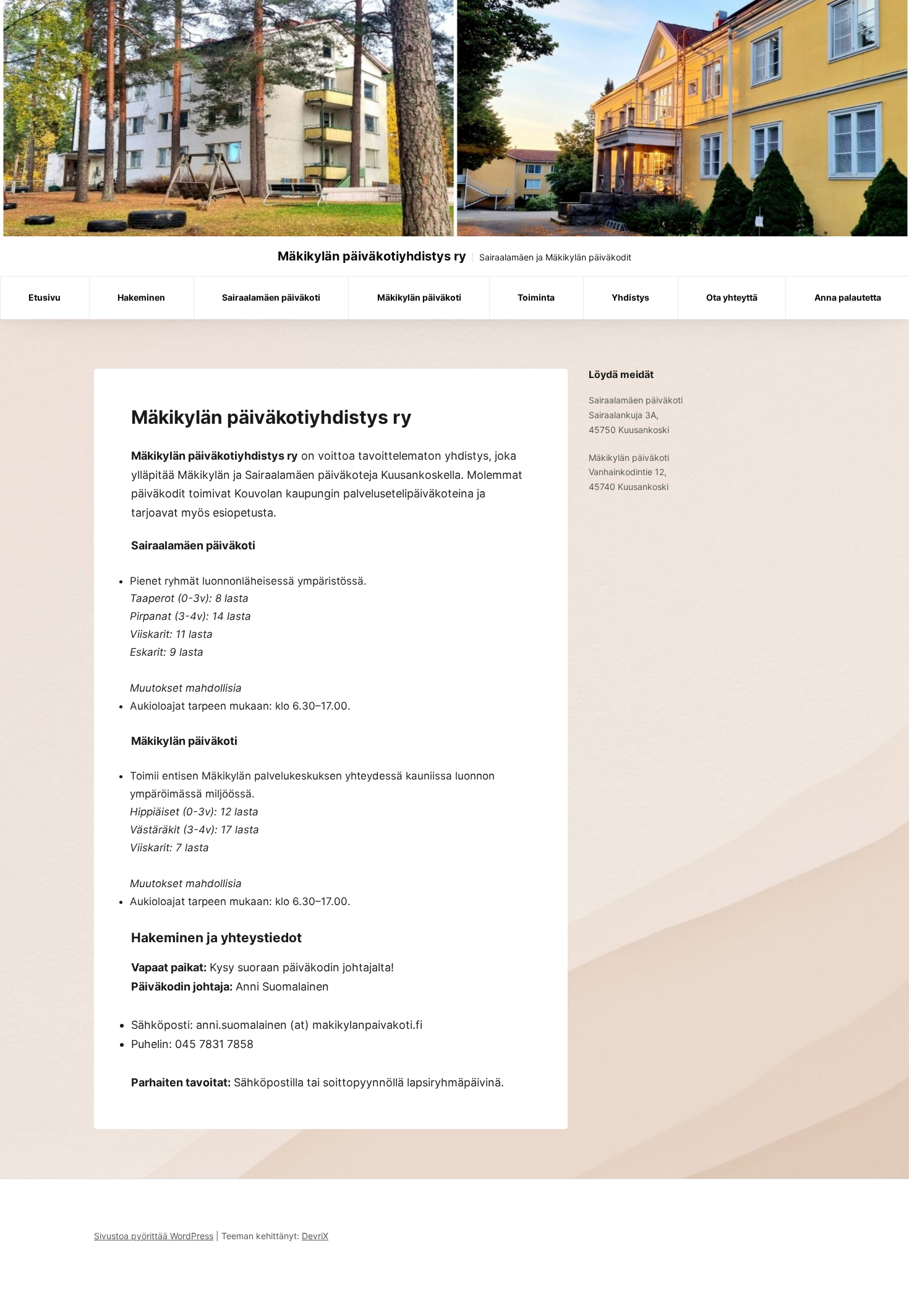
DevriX (315, 1236)
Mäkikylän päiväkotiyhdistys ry (372, 256)
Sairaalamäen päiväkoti (271, 297)
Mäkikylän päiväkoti (419, 297)
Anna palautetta (847, 297)
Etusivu (44, 297)
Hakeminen (141, 297)
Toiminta (536, 297)
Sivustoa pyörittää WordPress (153, 1236)
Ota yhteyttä (732, 297)
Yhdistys (630, 297)
